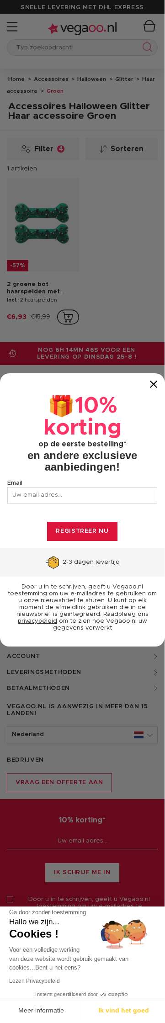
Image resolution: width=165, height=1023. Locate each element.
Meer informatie (41, 1010)
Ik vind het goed (123, 1010)
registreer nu (82, 531)
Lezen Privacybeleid (34, 981)
